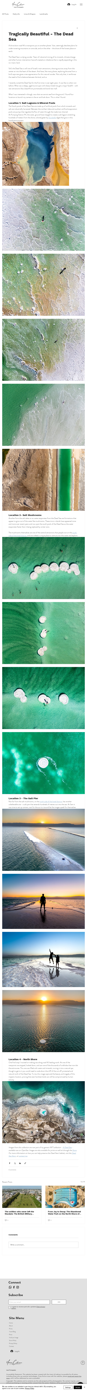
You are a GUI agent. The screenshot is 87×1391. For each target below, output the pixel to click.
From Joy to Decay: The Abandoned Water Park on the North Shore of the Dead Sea (64, 1212)
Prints (11, 1329)
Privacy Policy (13, 1343)
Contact (11, 1346)
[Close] (84, 1387)
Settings (68, 1387)
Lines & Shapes (29, 14)
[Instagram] (17, 1287)
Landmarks (44, 14)
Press (10, 1334)
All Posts (5, 14)
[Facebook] (14, 1287)
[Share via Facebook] (10, 1163)
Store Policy (12, 1340)
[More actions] (77, 28)
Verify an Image (13, 1337)
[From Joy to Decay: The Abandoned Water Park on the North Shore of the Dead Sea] (65, 1197)
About (11, 1326)
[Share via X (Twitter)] (15, 1163)
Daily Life (16, 14)
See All (83, 1182)
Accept (78, 1387)
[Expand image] (35, 154)
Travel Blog (12, 1331)
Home (11, 1323)
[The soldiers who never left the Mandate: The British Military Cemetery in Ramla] (22, 1197)
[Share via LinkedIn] (20, 1163)
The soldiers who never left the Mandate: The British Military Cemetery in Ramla (19, 1212)
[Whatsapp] (10, 1287)
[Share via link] (25, 1163)
